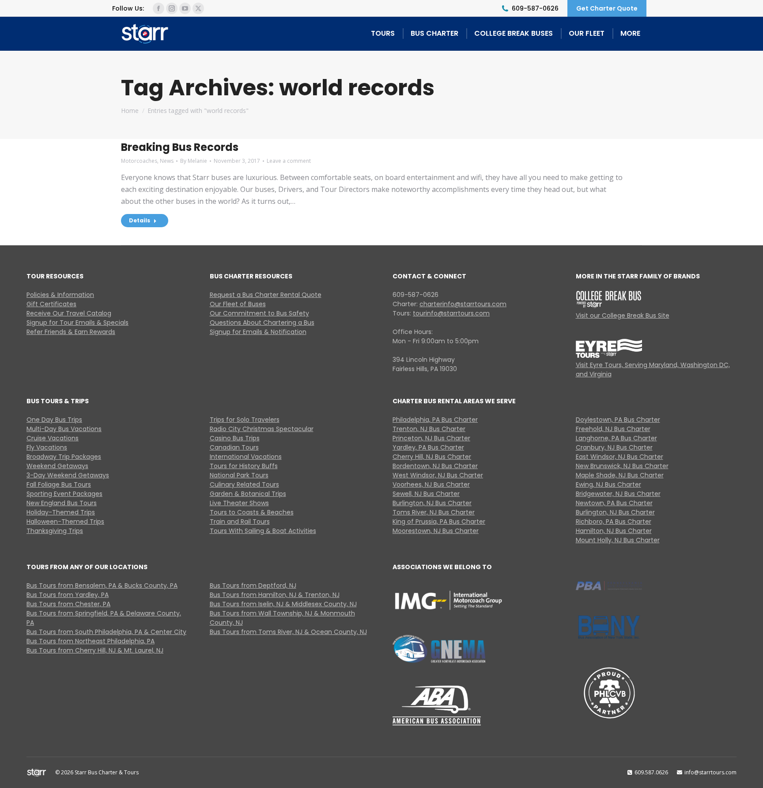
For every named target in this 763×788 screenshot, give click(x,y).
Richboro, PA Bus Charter (613, 521)
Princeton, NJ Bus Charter (431, 438)
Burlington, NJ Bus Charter (432, 503)
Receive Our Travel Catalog (68, 313)
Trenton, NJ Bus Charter (429, 428)
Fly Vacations (46, 447)
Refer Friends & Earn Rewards (70, 331)
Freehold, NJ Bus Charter (613, 428)
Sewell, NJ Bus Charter (426, 493)
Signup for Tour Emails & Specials (77, 322)
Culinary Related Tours (244, 484)
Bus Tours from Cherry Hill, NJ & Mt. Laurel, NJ (94, 650)
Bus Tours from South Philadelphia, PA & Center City (106, 631)
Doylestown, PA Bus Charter (618, 419)
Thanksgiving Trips (54, 530)
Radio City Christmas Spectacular (262, 428)
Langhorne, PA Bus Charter (616, 438)
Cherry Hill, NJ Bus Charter (432, 456)
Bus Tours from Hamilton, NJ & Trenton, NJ (275, 594)
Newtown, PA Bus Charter (614, 503)
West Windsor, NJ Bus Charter (438, 475)
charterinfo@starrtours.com (462, 304)
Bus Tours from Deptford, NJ (253, 585)
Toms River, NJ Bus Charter (434, 512)
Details (139, 220)
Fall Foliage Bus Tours (58, 484)
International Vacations (246, 456)
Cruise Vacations (52, 438)
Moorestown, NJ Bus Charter (436, 530)
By (193, 161)
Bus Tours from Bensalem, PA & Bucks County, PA (102, 585)
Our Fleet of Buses (238, 304)
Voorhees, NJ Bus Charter (431, 484)
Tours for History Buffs (244, 466)
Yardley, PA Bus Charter (428, 447)
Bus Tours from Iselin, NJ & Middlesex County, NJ (283, 604)
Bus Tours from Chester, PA (68, 604)
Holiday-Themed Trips (60, 512)
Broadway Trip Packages (63, 456)
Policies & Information (60, 294)
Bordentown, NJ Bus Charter (435, 466)
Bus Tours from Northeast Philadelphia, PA (90, 641)
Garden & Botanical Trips (248, 493)
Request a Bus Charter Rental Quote (265, 294)
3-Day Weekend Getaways (67, 475)
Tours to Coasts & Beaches (252, 512)
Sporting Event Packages (64, 493)
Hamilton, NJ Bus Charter (614, 530)
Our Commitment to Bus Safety (259, 313)
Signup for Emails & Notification (258, 331)
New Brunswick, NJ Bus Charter (622, 466)
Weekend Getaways (57, 466)
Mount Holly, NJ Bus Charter (618, 540)
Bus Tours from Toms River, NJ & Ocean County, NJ (288, 631)
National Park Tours (239, 475)
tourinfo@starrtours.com (451, 313)
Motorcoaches (139, 161)
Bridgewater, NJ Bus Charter (618, 493)
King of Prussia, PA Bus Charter (439, 521)
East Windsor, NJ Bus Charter (619, 456)
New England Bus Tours (61, 503)
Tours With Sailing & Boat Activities (263, 530)
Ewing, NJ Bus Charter (608, 484)
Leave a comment (289, 161)
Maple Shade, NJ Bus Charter (620, 475)
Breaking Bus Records (179, 147)
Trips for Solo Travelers (245, 419)
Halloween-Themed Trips (65, 521)
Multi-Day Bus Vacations (64, 428)
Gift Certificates (51, 304)
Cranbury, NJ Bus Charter (614, 447)
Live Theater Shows (239, 503)
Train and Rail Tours (240, 521)
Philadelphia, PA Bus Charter (435, 419)
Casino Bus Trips (235, 438)
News (167, 161)
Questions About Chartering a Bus (262, 322)
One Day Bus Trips (54, 419)
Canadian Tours (234, 447)
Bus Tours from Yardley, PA (67, 594)
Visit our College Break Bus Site (622, 315)
